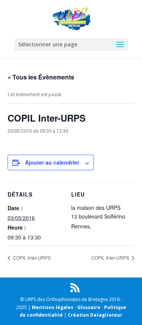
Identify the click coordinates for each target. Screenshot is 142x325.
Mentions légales (52, 307)
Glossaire (88, 307)
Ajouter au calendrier (52, 162)
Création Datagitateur (95, 315)
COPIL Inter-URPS (31, 257)
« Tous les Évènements (41, 77)
